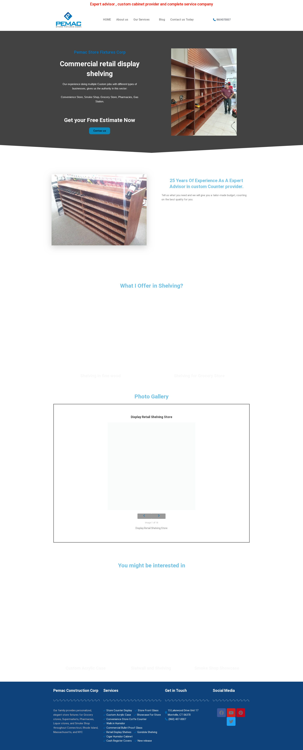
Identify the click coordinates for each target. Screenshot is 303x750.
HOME (107, 19)
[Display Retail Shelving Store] (151, 466)
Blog (162, 19)
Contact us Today (182, 19)
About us (122, 19)
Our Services (141, 19)
